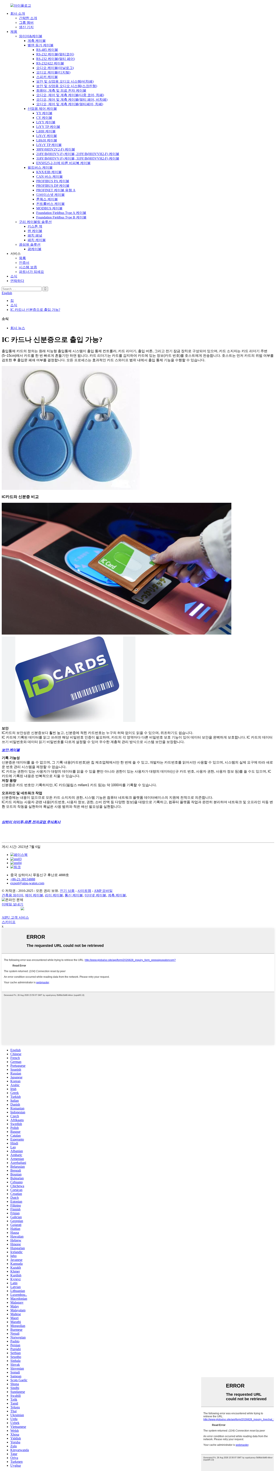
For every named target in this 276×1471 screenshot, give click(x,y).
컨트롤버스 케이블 (50, 204)
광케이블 (34, 249)
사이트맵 (84, 891)
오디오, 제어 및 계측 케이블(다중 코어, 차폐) (70, 95)
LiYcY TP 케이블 (49, 145)
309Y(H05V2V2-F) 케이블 (55, 149)
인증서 (24, 262)
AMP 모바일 (103, 891)
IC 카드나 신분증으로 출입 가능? (35, 309)
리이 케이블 (54, 895)
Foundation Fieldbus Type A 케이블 (61, 213)
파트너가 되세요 (31, 271)
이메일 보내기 (12, 904)
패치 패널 (35, 235)
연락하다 (17, 281)
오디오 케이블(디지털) (53, 72)
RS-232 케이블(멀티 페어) (55, 59)
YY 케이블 (44, 113)
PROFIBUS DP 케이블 (52, 185)
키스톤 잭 (35, 226)
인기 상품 (67, 891)
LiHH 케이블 (46, 131)
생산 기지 (26, 27)
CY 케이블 (44, 117)
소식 (13, 276)
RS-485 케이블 (47, 50)
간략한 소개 (28, 18)
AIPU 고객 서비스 (15, 917)
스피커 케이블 (47, 77)
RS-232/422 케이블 (50, 63)
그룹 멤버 (26, 22)
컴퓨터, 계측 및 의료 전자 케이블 (61, 90)
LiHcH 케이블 (46, 140)
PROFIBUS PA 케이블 (52, 181)
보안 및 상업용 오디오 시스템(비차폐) (65, 81)
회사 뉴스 (17, 328)
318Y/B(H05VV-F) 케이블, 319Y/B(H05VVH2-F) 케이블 (77, 158)
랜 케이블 (35, 231)
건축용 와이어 (12, 895)
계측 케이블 (37, 40)
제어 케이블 (34, 895)
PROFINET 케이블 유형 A (55, 190)
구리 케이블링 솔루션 (35, 222)
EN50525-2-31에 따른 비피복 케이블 (63, 163)
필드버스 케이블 (40, 167)
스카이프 (9, 922)
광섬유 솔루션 (30, 244)
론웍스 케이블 (47, 199)
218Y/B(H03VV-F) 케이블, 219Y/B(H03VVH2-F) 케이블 (77, 154)
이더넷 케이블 (95, 895)
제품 (13, 31)
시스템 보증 (28, 267)
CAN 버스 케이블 (49, 176)
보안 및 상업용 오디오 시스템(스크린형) (66, 86)
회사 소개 (17, 13)
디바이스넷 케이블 (50, 194)
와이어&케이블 (30, 36)
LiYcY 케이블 (46, 136)
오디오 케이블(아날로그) (55, 68)
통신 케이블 (74, 895)
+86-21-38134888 (22, 879)
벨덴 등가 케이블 (40, 45)
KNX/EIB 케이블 (49, 172)
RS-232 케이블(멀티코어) (55, 54)
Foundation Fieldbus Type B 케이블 (61, 217)
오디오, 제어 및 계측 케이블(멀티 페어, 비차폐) (71, 99)
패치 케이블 (37, 240)
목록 (22, 258)
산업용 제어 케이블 (42, 108)
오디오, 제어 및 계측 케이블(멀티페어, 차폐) (69, 104)
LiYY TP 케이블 (48, 127)
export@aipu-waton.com (27, 883)
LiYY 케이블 (45, 122)
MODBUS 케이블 (49, 208)
